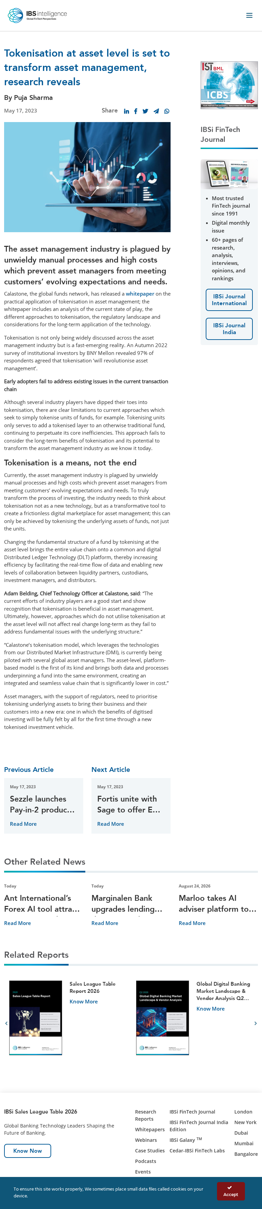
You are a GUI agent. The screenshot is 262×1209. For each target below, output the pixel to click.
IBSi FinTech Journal (192, 1111)
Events (143, 1171)
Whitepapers (150, 1129)
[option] (67, 1023)
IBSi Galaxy (186, 1140)
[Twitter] (145, 111)
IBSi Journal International (229, 300)
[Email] (156, 111)
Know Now (27, 1151)
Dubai (241, 1133)
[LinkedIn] (126, 111)
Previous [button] (6, 1023)
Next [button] (255, 1023)
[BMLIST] (229, 84)
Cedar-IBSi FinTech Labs (197, 1150)
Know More (84, 1001)
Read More (23, 823)
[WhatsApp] (167, 111)
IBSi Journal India (229, 328)
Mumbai (243, 1143)
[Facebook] (136, 111)
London (243, 1111)
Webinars (146, 1140)
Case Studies (150, 1150)
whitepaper (140, 293)
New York (245, 1122)
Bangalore (246, 1154)
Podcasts (145, 1161)
